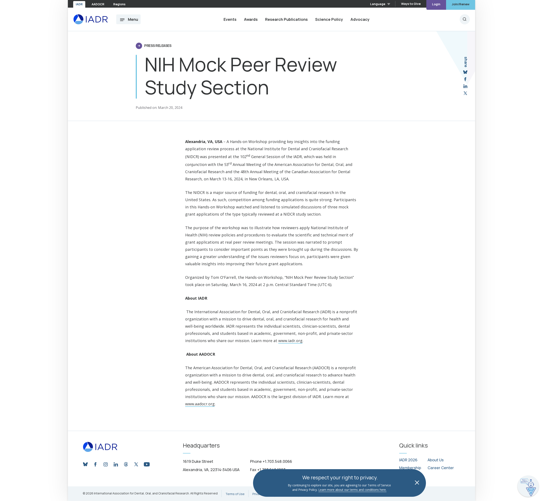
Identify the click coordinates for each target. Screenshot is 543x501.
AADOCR (98, 4)
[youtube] (146, 463)
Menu (133, 19)
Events (230, 19)
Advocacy (359, 19)
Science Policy (329, 19)
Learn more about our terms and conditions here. (352, 490)
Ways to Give (411, 4)
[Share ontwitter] (465, 93)
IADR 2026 (408, 460)
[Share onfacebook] (465, 79)
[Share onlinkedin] (465, 86)
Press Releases (157, 45)
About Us (436, 460)
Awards (251, 19)
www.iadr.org (290, 340)
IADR (79, 4)
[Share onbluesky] (465, 72)
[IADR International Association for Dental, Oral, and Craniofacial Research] (90, 19)
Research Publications (286, 19)
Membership (410, 468)
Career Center (441, 468)
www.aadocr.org (200, 403)
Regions (119, 4)
